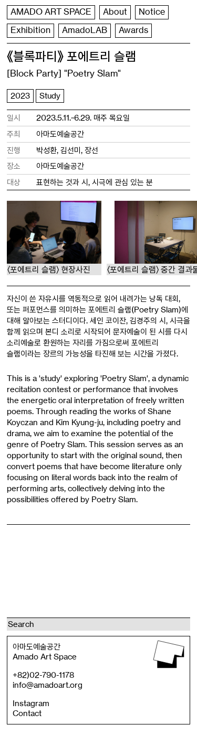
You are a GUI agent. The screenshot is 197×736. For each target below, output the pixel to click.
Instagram (31, 703)
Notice (152, 12)
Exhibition (30, 30)
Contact (27, 713)
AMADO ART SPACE (51, 12)
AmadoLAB (84, 30)
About (115, 12)
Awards (133, 30)
